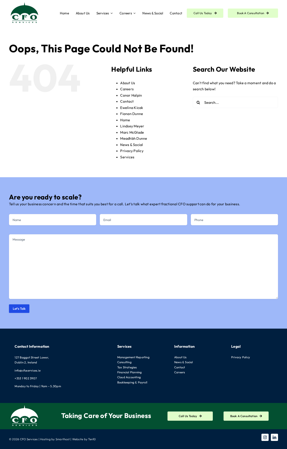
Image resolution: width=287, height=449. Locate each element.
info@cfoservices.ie (28, 370)
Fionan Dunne (131, 113)
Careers (127, 89)
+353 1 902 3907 (26, 378)
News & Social (131, 144)
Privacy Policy (131, 150)
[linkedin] (274, 437)
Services (127, 157)
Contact (127, 101)
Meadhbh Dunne (133, 138)
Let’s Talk (19, 309)
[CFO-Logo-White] (24, 405)
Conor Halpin (131, 95)
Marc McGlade (132, 132)
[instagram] (265, 437)
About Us (127, 83)
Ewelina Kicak (131, 107)
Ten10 (92, 439)
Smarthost (63, 439)
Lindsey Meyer (132, 126)
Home (125, 120)
